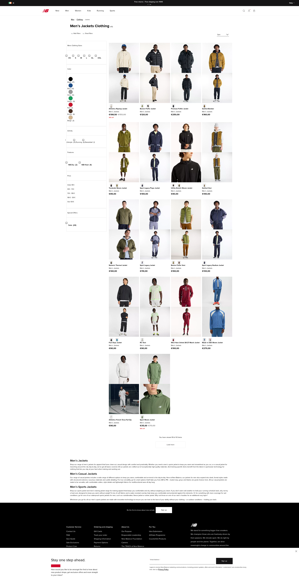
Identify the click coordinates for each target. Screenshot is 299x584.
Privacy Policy (163, 569)
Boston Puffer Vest (178, 265)
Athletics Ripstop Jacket (118, 109)
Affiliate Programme (157, 535)
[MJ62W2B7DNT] (204, 262)
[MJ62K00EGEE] (173, 262)
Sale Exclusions (72, 542)
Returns (97, 546)
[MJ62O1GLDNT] (142, 185)
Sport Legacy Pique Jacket (150, 188)
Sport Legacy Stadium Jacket (213, 265)
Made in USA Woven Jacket (212, 343)
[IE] (9, 3)
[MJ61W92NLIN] (111, 106)
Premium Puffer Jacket (179, 109)
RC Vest (143, 343)
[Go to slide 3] (151, 4)
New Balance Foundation (131, 539)
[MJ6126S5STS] (117, 340)
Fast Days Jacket (115, 343)
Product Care (71, 546)
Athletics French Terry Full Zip (120, 420)
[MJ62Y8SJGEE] (117, 185)
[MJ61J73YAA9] (142, 262)
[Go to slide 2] (149, 4)
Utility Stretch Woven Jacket (181, 188)
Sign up (164, 510)
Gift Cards (98, 531)
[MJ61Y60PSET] (204, 340)
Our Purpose (126, 531)
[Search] (244, 11)
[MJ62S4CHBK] (173, 185)
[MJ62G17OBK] (148, 106)
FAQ (68, 535)
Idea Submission (155, 531)
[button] (249, 11)
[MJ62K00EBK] (179, 262)
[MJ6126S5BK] (111, 340)
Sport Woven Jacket (147, 420)
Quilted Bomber (208, 109)
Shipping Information (102, 539)
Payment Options (101, 542)
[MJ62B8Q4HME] (173, 340)
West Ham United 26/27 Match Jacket (185, 343)
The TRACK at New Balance (132, 546)
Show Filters (89, 33)
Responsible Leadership (131, 535)
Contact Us (70, 531)
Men (72, 20)
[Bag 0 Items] (254, 11)
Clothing (80, 20)
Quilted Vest (207, 188)
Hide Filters (76, 33)
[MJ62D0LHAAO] (111, 262)
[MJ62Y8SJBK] (111, 185)
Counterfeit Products (157, 539)
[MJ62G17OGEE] (142, 106)
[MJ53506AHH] (111, 417)
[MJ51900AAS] (142, 417)
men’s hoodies (181, 495)
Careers (124, 542)
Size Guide (70, 539)
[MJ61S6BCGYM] (142, 340)
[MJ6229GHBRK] (204, 185)
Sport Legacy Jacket (147, 265)
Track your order (100, 535)
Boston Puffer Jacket (148, 109)
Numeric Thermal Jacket (118, 265)
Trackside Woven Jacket (118, 188)
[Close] (296, 551)
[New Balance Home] (46, 10)
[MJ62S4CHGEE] (179, 185)
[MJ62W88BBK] (173, 106)
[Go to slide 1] (148, 4)
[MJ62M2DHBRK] (204, 106)
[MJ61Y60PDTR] (210, 340)
